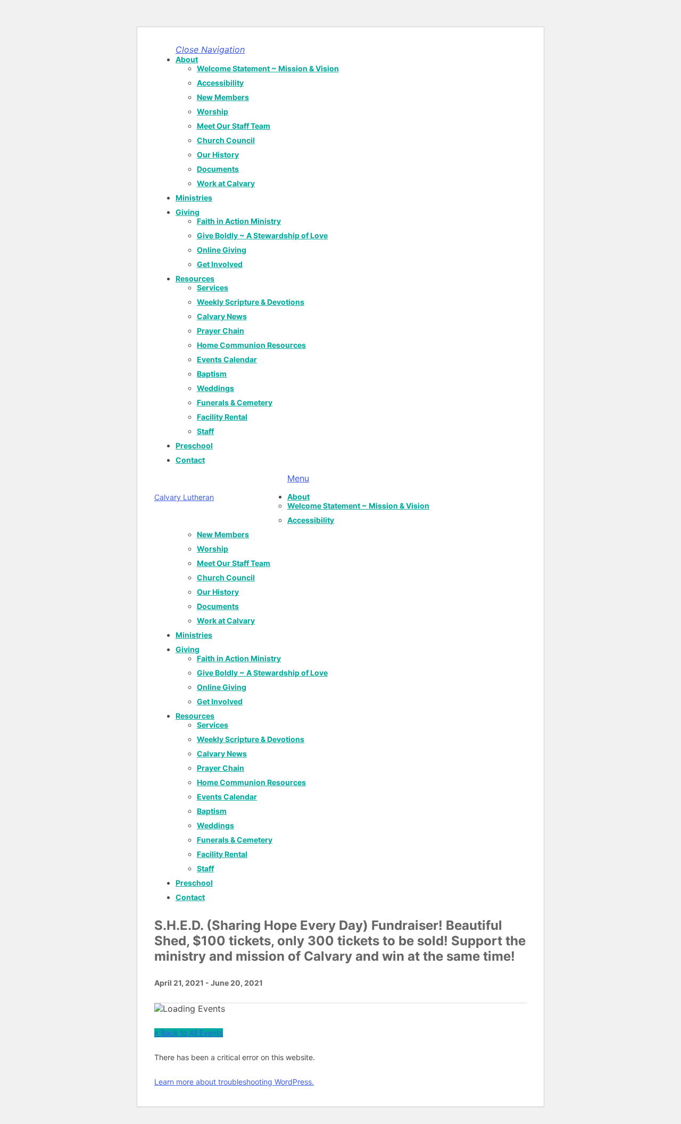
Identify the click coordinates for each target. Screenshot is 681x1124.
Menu (298, 478)
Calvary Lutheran (184, 497)
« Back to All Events (188, 1032)
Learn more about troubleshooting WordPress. (234, 1081)
